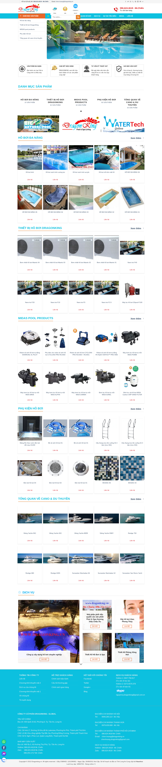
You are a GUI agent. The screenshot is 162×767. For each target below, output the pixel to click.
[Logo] (32, 8)
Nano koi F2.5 (107, 302)
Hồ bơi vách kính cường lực (55, 172)
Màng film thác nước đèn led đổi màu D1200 (30, 444)
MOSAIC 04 (132, 483)
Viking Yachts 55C (29, 533)
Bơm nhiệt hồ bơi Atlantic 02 (81, 262)
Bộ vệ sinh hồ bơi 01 (55, 443)
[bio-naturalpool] (38, 123)
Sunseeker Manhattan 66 (81, 573)
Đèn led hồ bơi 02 (55, 483)
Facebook (88, 679)
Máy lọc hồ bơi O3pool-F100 (132, 302)
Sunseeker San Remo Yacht (132, 573)
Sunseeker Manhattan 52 (106, 573)
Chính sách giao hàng (60, 687)
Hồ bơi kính (30, 172)
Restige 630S (55, 573)
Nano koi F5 (81, 302)
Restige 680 (30, 573)
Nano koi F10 (55, 302)
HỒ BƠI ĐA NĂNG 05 (29, 212)
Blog (85, 691)
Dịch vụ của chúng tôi (27, 687)
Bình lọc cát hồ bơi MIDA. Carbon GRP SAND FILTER (132, 394)
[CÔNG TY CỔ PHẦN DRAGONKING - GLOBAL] (81, 124)
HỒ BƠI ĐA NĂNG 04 (55, 212)
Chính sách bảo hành (60, 679)
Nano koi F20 (29, 302)
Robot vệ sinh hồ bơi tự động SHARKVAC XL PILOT (30, 354)
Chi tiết (44, 659)
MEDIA (121, 16)
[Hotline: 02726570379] (4, 741)
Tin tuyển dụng (25, 700)
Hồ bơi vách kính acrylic (81, 172)
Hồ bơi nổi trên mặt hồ (107, 172)
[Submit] (78, 17)
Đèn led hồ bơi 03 (30, 483)
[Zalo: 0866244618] (4, 760)
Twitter (86, 683)
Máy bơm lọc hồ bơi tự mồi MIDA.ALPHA (55, 394)
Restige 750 (132, 533)
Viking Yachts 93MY (107, 533)
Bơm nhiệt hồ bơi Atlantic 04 (30, 262)
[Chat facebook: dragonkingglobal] (4, 754)
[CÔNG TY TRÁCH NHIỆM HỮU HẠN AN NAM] (123, 123)
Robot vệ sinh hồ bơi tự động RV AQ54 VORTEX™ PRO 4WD (107, 354)
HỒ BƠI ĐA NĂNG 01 (132, 212)
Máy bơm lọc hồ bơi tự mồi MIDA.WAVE (29, 394)
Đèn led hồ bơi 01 (81, 483)
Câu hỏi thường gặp (59, 683)
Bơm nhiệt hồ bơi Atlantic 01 (106, 262)
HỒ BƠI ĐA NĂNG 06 (132, 172)
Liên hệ (22, 679)
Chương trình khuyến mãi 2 (30, 683)
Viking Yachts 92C (55, 533)
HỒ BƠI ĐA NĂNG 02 (106, 212)
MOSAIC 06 (106, 483)
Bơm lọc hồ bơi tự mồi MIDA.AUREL (106, 394)
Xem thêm (136, 138)
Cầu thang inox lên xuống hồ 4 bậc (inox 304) (106, 444)
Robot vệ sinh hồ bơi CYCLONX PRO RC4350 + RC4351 (81, 354)
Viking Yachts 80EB (81, 533)
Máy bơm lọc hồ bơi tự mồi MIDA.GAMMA (81, 394)
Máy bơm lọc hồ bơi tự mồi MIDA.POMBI (132, 354)
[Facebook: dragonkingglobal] (4, 748)
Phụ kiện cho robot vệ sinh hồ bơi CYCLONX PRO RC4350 (55, 354)
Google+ (87, 687)
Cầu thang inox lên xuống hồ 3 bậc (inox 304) (132, 444)
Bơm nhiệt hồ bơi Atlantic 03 (55, 262)
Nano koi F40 (132, 262)
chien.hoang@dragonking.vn (64, 1)
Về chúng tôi (24, 696)
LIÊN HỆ (130, 16)
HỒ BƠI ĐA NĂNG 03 (81, 212)
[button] (141, 37)
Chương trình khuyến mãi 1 (30, 691)
